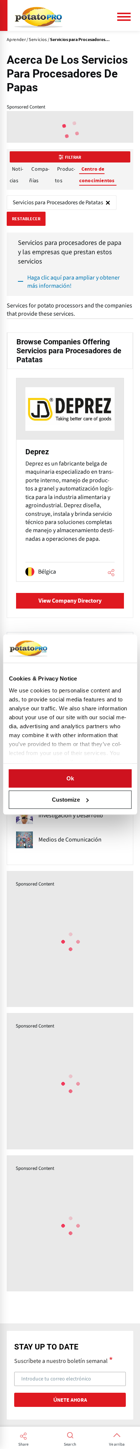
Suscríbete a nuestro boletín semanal (61, 1360)
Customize (66, 799)
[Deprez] (70, 479)
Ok (70, 778)
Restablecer (26, 219)
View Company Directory (70, 601)
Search (70, 1444)
